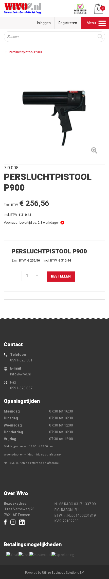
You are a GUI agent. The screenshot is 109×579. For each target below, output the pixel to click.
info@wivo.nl (20, 374)
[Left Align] (94, 151)
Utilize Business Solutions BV (63, 572)
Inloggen (44, 23)
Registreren (68, 23)
